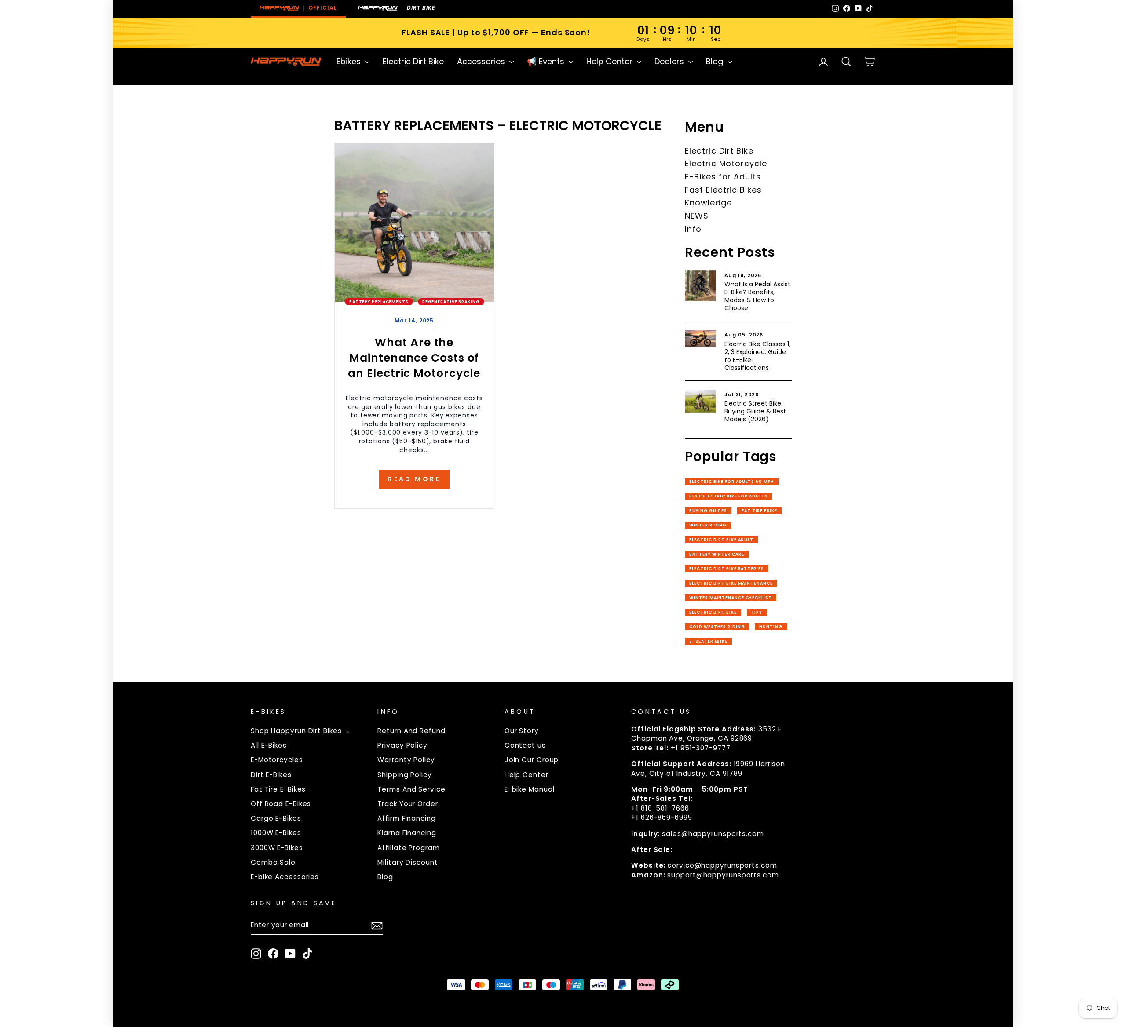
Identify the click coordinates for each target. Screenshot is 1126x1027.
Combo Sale (273, 862)
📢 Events (547, 61)
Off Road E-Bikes (281, 803)
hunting (770, 626)
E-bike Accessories (285, 876)
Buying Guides (708, 510)
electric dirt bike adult (721, 539)
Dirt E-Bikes (271, 774)
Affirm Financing (406, 818)
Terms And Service (411, 789)
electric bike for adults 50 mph (731, 481)
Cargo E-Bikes (276, 818)
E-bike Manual (530, 789)
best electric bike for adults (728, 496)
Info (693, 228)
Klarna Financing (406, 832)
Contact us (525, 745)
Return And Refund (411, 730)
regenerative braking (451, 301)
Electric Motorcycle (726, 163)
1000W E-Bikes (276, 832)
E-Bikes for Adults (722, 176)
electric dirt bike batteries (726, 568)
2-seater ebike (708, 641)
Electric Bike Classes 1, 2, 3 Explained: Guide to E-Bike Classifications (757, 356)
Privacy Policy (402, 745)
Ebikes (349, 61)
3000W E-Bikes (277, 847)
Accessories (482, 61)
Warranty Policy (406, 759)
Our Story (522, 730)
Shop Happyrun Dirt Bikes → (301, 730)
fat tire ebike (759, 510)
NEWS (697, 215)
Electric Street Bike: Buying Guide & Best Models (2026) (755, 411)
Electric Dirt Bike (413, 61)
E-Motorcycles (277, 759)
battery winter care (716, 554)
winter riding (708, 525)
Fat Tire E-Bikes (278, 789)
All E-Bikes (269, 745)
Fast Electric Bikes (723, 189)
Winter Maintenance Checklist (730, 597)
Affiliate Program (408, 847)
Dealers (670, 61)
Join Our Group (532, 759)
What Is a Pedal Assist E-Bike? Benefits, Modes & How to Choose (757, 296)
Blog (715, 61)
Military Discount (407, 862)
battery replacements (379, 301)
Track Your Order (407, 803)
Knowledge (708, 202)
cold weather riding (717, 626)
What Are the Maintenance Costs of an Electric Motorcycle (414, 358)
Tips (757, 612)
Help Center (610, 61)
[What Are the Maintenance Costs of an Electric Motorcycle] (414, 222)
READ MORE (414, 479)
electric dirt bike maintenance (730, 583)
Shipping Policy (404, 774)
